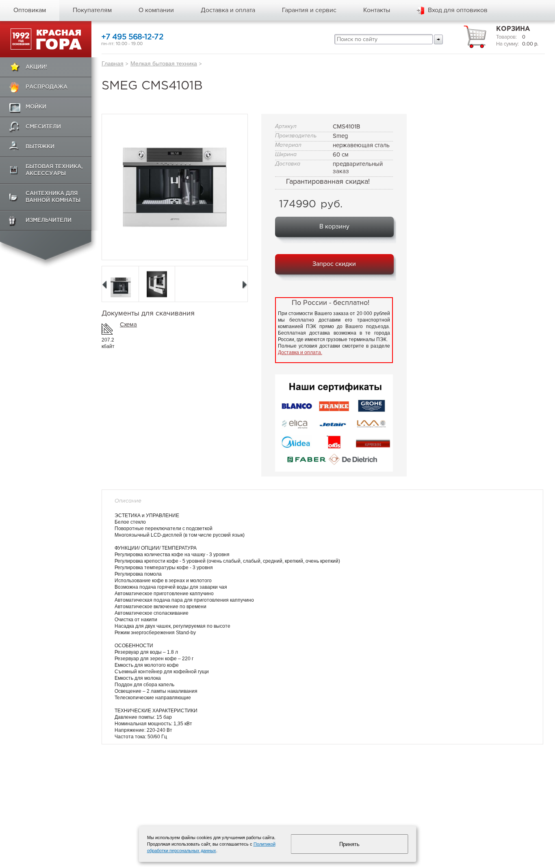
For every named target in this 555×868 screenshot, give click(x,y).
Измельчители (49, 220)
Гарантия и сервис (309, 10)
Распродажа (46, 87)
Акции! (36, 67)
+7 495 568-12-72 (132, 37)
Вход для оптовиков (458, 10)
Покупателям (92, 10)
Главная (113, 63)
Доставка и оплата (228, 10)
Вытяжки (40, 147)
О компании (156, 10)
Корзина (513, 29)
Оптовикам (29, 10)
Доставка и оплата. (300, 352)
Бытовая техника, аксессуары (54, 170)
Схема (128, 324)
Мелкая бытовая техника (163, 63)
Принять (349, 844)
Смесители (43, 127)
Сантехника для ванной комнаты (53, 197)
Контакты (376, 10)
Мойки (36, 107)
